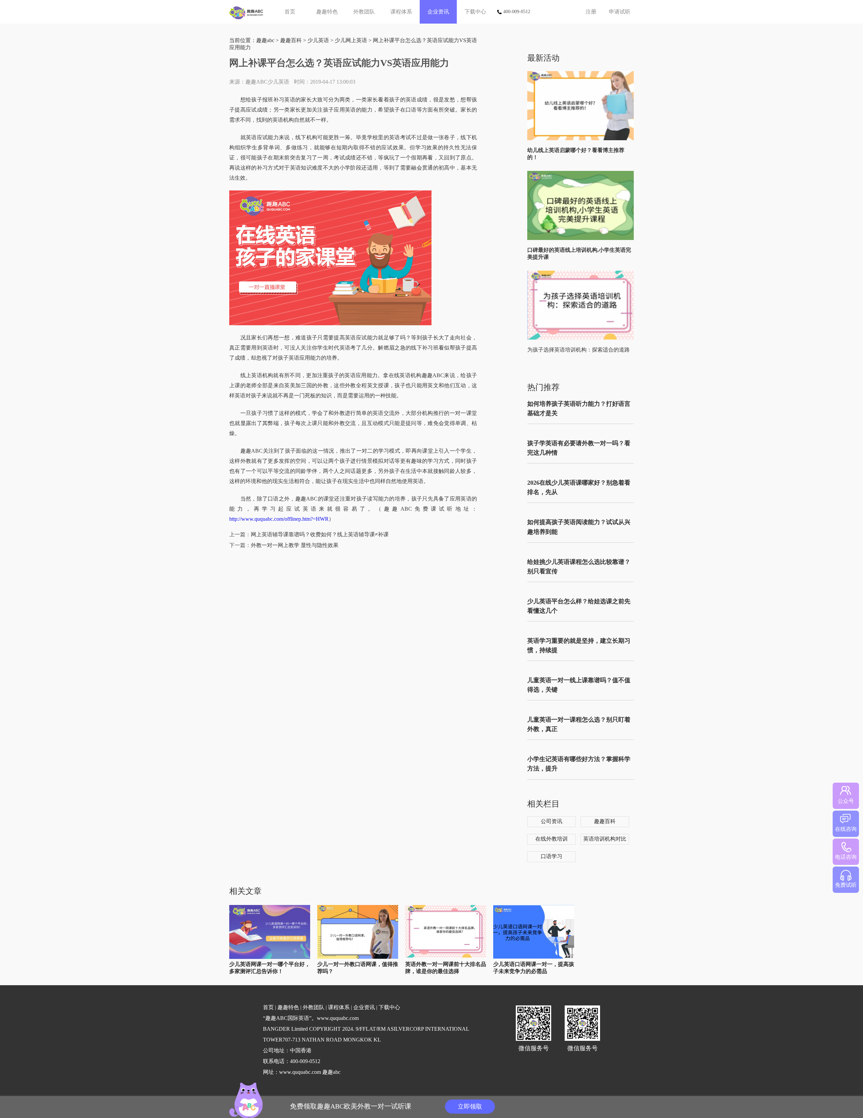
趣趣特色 (327, 11)
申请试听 (619, 11)
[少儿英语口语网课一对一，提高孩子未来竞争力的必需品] (533, 957)
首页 (290, 11)
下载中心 (475, 11)
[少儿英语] (248, 12)
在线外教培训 (551, 839)
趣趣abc (265, 40)
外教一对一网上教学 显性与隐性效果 (294, 545)
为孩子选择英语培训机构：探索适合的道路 (578, 350)
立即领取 (470, 1106)
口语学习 (551, 856)
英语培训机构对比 (604, 839)
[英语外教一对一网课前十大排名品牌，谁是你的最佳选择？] (445, 956)
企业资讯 (438, 11)
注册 (591, 11)
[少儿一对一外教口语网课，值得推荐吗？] (357, 957)
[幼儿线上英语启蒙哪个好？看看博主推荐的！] (582, 138)
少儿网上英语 (351, 40)
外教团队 (364, 11)
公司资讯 (551, 821)
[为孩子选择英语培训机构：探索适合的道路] (582, 338)
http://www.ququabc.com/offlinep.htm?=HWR (279, 519)
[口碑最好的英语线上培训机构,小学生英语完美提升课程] (582, 238)
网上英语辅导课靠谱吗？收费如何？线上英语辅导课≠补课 (320, 534)
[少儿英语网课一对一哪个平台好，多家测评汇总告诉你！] (269, 957)
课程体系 (401, 11)
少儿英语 (318, 40)
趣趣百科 (291, 40)
